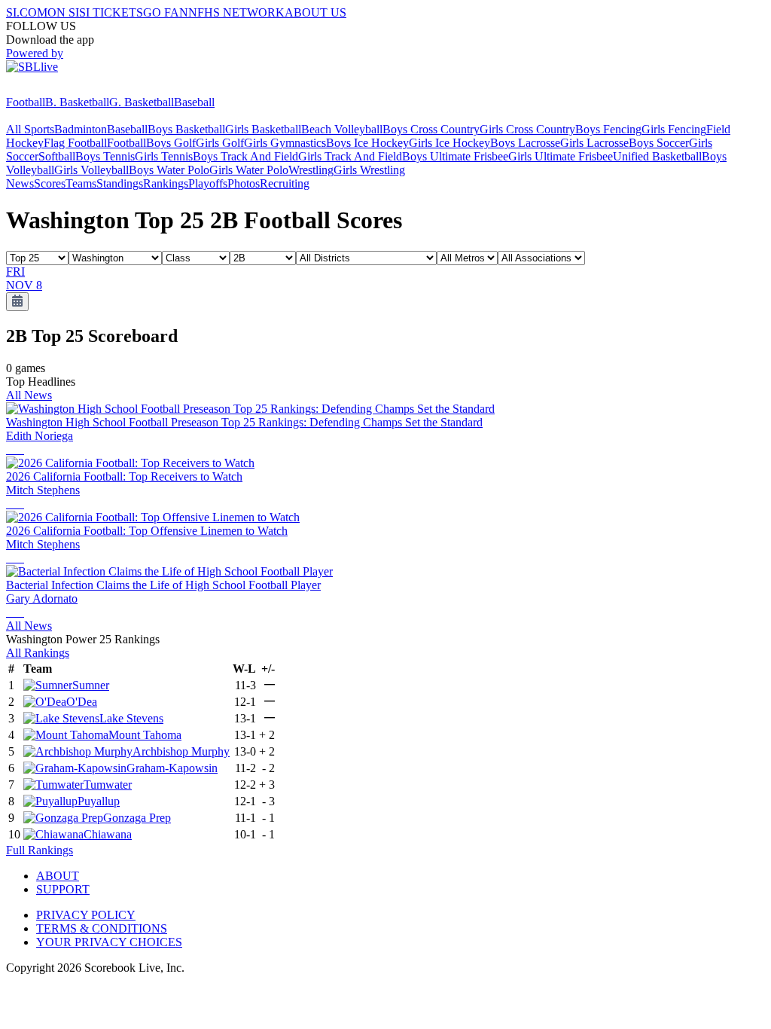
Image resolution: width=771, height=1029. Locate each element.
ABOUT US (315, 12)
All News (29, 395)
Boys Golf (171, 142)
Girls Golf (220, 142)
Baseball (194, 102)
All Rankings (37, 652)
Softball (56, 156)
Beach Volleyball (341, 129)
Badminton (80, 129)
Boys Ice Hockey (367, 142)
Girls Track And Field (350, 156)
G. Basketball (141, 102)
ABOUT (57, 875)
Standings (119, 183)
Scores (50, 183)
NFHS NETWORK (236, 12)
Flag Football (75, 142)
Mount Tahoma (144, 734)
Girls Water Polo (248, 169)
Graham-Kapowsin (172, 768)
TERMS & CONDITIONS (101, 928)
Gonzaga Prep (137, 817)
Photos (243, 183)
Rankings (165, 183)
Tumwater (108, 784)
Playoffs (207, 183)
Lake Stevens (131, 718)
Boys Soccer (659, 142)
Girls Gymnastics (285, 142)
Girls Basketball (263, 129)
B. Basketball (77, 102)
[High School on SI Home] (64, 88)
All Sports (30, 129)
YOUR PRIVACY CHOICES (109, 942)
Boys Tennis (105, 156)
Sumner (90, 685)
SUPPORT (63, 889)
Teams (81, 183)
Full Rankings (39, 850)
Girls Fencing (673, 129)
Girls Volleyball (91, 169)
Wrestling (311, 169)
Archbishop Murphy (181, 751)
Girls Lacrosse (594, 142)
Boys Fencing (608, 129)
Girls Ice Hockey (449, 142)
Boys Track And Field (245, 156)
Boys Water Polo (169, 169)
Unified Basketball (657, 156)
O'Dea (81, 701)
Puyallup (99, 801)
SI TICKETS (111, 12)
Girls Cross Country (527, 129)
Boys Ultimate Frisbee (455, 156)
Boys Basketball (186, 129)
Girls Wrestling (369, 169)
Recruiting (284, 183)
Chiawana (108, 834)
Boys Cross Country (431, 129)
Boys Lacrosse (525, 142)
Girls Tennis (164, 156)
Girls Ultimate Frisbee (560, 156)
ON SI (63, 12)
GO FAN (165, 12)
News (20, 183)
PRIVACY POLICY (86, 914)
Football (25, 102)
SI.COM (26, 12)
